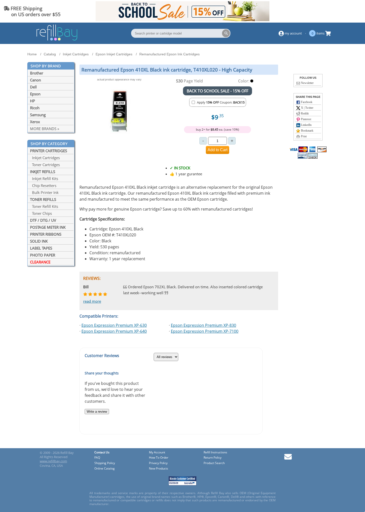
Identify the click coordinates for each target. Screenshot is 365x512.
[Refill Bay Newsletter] (288, 458)
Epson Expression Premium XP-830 (203, 325)
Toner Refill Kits (44, 206)
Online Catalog (104, 469)
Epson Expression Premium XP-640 (114, 331)
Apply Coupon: (221, 102)
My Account (157, 452)
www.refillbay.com (53, 461)
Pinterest (305, 119)
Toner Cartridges (45, 164)
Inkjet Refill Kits (44, 178)
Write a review (97, 411)
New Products (158, 469)
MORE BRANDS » (44, 128)
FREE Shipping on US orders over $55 (32, 11)
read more (92, 301)
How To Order (158, 458)
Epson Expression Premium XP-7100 (204, 331)
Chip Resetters (43, 185)
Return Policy (212, 458)
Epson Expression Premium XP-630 (114, 325)
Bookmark (306, 130)
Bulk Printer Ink (44, 192)
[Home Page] (57, 39)
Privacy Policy (158, 463)
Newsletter (307, 83)
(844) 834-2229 (343, 11)
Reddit (304, 113)
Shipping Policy (104, 463)
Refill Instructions (215, 452)
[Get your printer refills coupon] (182, 19)
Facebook (306, 102)
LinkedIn (306, 125)
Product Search (214, 463)
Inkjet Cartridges (45, 157)
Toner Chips (41, 213)
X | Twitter (306, 108)
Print (303, 136)
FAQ (97, 458)
